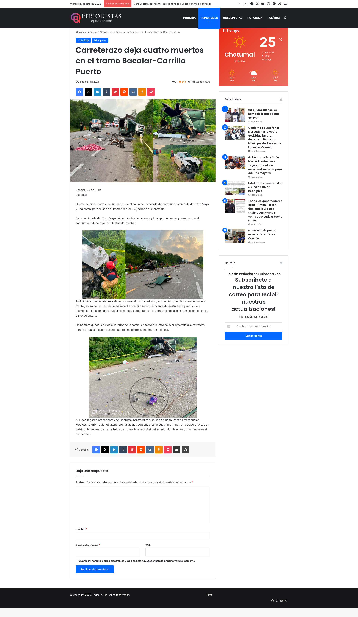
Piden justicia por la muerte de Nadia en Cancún (261, 234)
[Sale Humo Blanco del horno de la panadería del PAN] (235, 115)
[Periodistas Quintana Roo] (95, 17)
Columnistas (232, 17)
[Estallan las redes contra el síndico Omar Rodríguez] (235, 188)
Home (209, 594)
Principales (209, 17)
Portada (189, 17)
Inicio (81, 32)
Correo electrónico (88, 544)
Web (148, 544)
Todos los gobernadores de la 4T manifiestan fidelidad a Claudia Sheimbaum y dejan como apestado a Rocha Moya (265, 210)
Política (274, 17)
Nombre (81, 529)
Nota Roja (254, 17)
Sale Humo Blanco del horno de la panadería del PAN (263, 114)
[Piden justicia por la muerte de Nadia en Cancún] (235, 236)
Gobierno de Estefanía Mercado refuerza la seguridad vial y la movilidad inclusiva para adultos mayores (265, 165)
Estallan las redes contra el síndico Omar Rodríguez (265, 187)
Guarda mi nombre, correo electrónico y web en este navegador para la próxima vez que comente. (137, 560)
